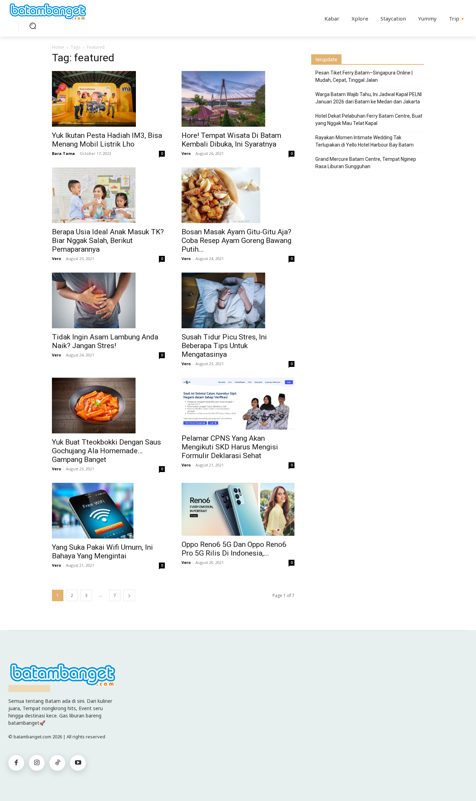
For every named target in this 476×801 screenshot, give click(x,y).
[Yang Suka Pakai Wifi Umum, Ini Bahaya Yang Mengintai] (108, 511)
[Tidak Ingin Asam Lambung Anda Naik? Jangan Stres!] (108, 300)
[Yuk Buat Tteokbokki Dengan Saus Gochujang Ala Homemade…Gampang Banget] (108, 405)
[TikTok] (57, 763)
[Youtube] (78, 763)
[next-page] (129, 595)
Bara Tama (63, 153)
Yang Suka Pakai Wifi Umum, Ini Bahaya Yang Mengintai (102, 551)
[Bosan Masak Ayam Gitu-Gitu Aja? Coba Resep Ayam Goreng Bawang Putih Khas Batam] (238, 195)
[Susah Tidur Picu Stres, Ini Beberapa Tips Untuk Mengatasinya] (238, 300)
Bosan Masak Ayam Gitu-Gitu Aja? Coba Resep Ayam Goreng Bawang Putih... (236, 240)
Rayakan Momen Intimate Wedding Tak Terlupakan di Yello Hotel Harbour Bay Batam (364, 141)
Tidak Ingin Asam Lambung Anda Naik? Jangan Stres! (105, 341)
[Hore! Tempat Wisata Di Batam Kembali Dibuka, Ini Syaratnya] (238, 99)
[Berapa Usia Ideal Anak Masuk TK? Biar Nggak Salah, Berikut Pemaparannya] (108, 195)
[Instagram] (37, 763)
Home (58, 47)
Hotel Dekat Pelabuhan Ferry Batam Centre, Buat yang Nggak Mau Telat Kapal (368, 119)
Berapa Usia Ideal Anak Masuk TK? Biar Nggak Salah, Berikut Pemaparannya (108, 240)
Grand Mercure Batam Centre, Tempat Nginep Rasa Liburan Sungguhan (365, 162)
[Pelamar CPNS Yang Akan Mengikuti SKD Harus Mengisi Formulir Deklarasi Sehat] (238, 403)
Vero (186, 153)
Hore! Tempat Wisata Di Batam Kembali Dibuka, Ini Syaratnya (231, 139)
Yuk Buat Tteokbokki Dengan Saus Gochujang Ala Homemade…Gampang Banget (106, 451)
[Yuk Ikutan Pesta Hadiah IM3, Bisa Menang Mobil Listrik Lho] (108, 99)
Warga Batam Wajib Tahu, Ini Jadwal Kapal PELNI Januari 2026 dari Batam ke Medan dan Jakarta (368, 98)
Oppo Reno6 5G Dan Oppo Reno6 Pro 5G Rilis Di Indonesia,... (234, 548)
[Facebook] (16, 763)
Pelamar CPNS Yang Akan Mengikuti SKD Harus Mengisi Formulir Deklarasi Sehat (230, 447)
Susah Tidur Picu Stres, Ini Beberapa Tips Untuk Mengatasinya (224, 346)
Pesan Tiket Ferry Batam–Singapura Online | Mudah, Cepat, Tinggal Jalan (364, 76)
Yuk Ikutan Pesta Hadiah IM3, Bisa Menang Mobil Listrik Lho (107, 139)
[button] (33, 26)
